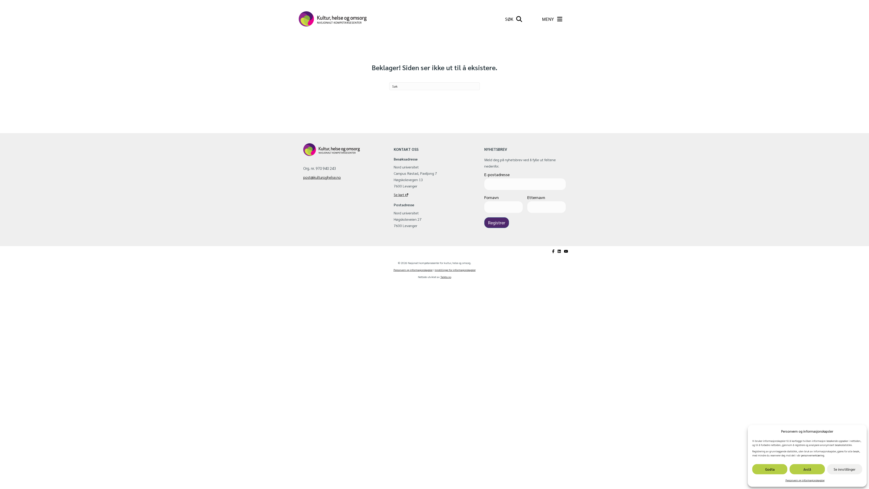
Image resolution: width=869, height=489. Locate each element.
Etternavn (536, 197)
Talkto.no (445, 277)
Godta (770, 469)
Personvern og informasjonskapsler (805, 480)
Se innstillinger (844, 469)
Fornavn (491, 197)
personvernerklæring (812, 455)
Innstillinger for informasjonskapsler (455, 270)
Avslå (807, 469)
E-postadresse (497, 174)
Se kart (399, 194)
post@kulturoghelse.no (322, 177)
